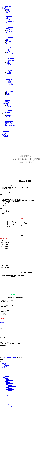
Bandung (8, 22)
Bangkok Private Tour (11, 435)
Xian (7, 52)
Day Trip (7, 10)
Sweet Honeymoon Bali (11, 21)
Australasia (5, 103)
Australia (6, 104)
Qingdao (7, 42)
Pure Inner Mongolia (10, 51)
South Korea (7, 100)
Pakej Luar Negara (5, 331)
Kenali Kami (5, 135)
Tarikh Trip (2, 310)
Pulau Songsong (8, 6)
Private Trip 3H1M (9, 380)
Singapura (7, 9)
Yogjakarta (8, 32)
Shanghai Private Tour (12, 412)
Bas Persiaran (4, 333)
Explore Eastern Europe (9, 122)
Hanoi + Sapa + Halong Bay (9, 80)
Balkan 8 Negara (9, 120)
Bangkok (8, 94)
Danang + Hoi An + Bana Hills (9, 73)
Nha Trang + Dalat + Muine (9, 86)
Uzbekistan (7, 102)
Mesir (6, 133)
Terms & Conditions (5, 354)
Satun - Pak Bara (9, 91)
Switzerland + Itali (8, 123)
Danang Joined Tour (11, 421)
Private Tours (10, 71)
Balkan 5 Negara (9, 118)
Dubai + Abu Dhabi (8, 132)
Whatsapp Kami (12, 294)
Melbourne (8, 105)
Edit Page (2, 322)
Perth (7, 108)
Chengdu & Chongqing (8, 63)
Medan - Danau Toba (10, 389)
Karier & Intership (5, 138)
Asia (4, 8)
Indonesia (7, 13)
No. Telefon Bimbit (3, 305)
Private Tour (10, 19)
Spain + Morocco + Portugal (10, 125)
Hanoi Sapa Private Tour (10, 84)
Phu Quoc (8, 87)
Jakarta (7, 30)
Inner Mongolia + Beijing (12, 406)
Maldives (6, 101)
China (6, 38)
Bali (7, 18)
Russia (6, 126)
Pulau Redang (5, 366)
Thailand (6, 89)
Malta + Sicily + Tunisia (9, 127)
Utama (3, 141)
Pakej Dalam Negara (5, 330)
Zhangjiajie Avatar (8, 45)
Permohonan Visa (5, 332)
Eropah (4, 113)
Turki (6, 114)
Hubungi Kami (6, 136)
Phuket (7, 93)
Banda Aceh (8, 14)
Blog (4, 139)
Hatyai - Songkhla (9, 90)
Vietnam (6, 66)
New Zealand (7, 112)
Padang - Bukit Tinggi (10, 383)
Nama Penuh (2, 300)
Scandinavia (7, 128)
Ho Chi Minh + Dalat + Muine (9, 68)
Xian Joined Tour (11, 53)
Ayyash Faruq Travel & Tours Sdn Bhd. (10, 357)
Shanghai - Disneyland (8, 56)
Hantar (2, 318)
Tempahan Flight (5, 335)
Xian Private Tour (11, 54)
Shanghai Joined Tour (11, 413)
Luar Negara (4, 7)
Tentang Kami (4, 134)
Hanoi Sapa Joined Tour (10, 82)
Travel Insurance (5, 334)
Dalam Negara (4, 3)
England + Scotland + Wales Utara (11, 129)
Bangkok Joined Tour (11, 434)
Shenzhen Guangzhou (8, 41)
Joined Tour (10, 64)
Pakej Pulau (5, 5)
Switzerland (7, 124)
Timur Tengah (6, 131)
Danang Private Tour (11, 422)
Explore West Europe (9, 121)
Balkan (6, 117)
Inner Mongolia (9, 47)
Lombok (7, 28)
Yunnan (7, 43)
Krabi (7, 92)
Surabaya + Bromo (8, 35)
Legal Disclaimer (5, 355)
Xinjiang (7, 39)
